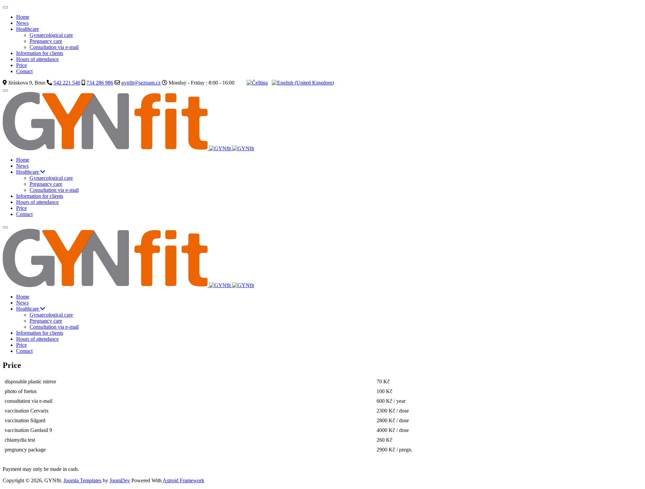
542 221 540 (66, 83)
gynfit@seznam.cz (141, 83)
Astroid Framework (183, 480)
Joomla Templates (82, 480)
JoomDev (120, 480)
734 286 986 (99, 83)
